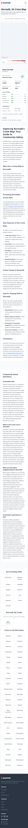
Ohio (8, 728)
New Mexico (8, 717)
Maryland (19, 684)
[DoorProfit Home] (5, 3)
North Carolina (8, 723)
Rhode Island (8, 738)
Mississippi (20, 694)
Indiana (20, 668)
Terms (2, 807)
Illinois (8, 668)
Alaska (20, 636)
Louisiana (19, 678)
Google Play (5, 823)
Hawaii (8, 662)
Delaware (19, 652)
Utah (20, 749)
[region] (14, 41)
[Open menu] (25, 2)
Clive (20, 595)
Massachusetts (8, 689)
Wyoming (19, 765)
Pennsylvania (19, 733)
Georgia (20, 657)
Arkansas (19, 641)
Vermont (8, 754)
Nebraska (8, 705)
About (2, 802)
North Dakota (20, 723)
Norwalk (8, 606)
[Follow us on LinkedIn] (4, 816)
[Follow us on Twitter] (2, 816)
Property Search (5, 795)
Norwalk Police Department (15, 353)
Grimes (20, 600)
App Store (5, 821)
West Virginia (19, 760)
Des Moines (8, 577)
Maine (8, 684)
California (8, 646)
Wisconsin (8, 765)
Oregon (8, 733)
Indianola (8, 600)
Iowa (8, 673)
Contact (3, 804)
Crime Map (3, 789)
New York (19, 717)
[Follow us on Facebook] (7, 816)
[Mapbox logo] (5, 57)
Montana (19, 700)
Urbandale (20, 584)
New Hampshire (8, 711)
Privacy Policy (4, 809)
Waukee (8, 590)
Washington (8, 760)
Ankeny (8, 584)
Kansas (20, 673)
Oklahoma (20, 728)
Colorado (19, 646)
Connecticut (8, 652)
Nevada (20, 705)
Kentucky (8, 678)
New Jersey (20, 710)
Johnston (19, 590)
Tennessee (20, 744)
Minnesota (8, 694)
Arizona (8, 641)
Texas (8, 749)
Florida (8, 657)
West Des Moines (19, 578)
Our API (3, 792)
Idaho (19, 662)
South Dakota (8, 744)
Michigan (19, 689)
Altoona (8, 595)
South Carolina (20, 738)
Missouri (8, 700)
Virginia (20, 754)
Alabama (8, 636)
